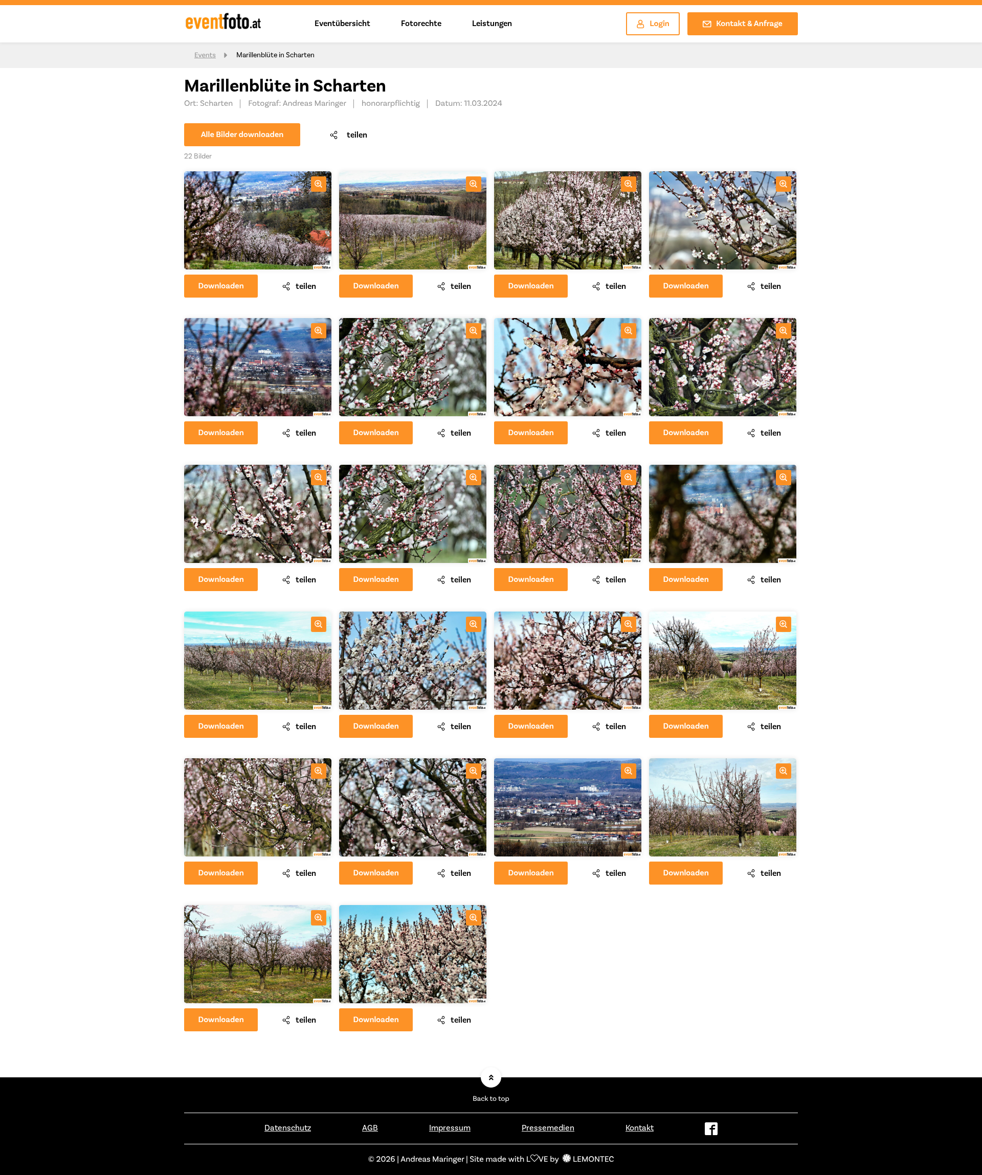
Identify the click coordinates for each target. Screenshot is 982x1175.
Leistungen (492, 23)
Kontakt (640, 1128)
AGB (370, 1128)
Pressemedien (548, 1128)
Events (205, 55)
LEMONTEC (593, 1160)
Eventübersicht (342, 23)
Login (659, 24)
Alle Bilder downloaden (242, 135)
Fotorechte (421, 23)
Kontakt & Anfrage (749, 24)
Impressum (450, 1128)
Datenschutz (287, 1128)
